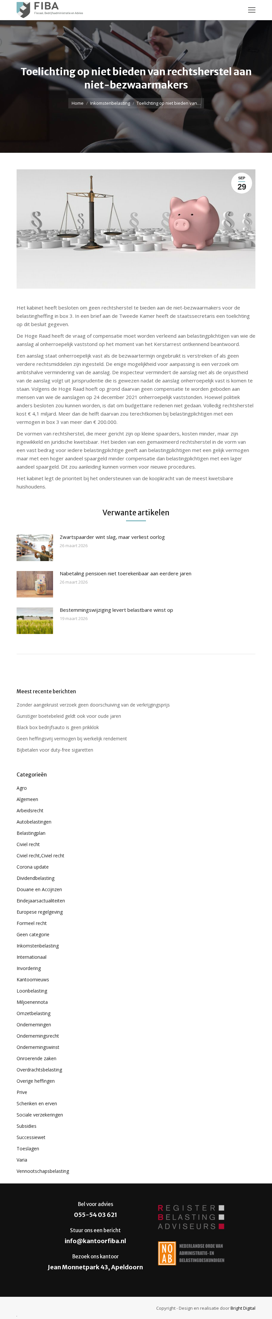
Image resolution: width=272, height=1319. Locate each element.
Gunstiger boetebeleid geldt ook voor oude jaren (69, 716)
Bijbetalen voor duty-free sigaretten (55, 750)
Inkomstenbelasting (110, 103)
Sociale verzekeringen (40, 1115)
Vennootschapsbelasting (43, 1171)
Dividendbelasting (35, 878)
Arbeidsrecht (30, 810)
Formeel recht (32, 923)
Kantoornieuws (33, 979)
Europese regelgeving (40, 912)
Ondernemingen (34, 1024)
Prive (22, 1092)
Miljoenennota (32, 1002)
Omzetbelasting (33, 1013)
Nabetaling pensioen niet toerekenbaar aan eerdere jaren (125, 573)
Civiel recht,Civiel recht (40, 855)
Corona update (33, 867)
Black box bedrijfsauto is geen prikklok (58, 727)
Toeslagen (28, 1148)
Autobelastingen (34, 822)
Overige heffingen (36, 1081)
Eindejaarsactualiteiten (41, 900)
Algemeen (27, 799)
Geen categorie (33, 934)
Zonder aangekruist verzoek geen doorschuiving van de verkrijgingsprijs (93, 705)
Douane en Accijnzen (39, 889)
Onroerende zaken (36, 1058)
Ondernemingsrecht (38, 1036)
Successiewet (31, 1137)
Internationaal (31, 957)
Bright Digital (243, 1308)
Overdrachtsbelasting (39, 1069)
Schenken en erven (37, 1103)
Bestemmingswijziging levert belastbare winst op (116, 609)
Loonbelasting (32, 991)
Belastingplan (31, 833)
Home (78, 103)
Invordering (29, 968)
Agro (22, 788)
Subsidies (26, 1126)
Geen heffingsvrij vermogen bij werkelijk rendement (72, 738)
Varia (22, 1160)
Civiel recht (28, 844)
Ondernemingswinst (38, 1047)
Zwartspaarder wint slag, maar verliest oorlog (112, 537)
